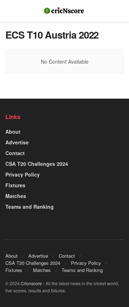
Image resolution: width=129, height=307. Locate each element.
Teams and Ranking (29, 206)
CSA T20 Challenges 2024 (36, 163)
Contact (15, 153)
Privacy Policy (22, 174)
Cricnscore (31, 283)
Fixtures (15, 185)
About (12, 131)
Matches (15, 195)
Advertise (17, 142)
